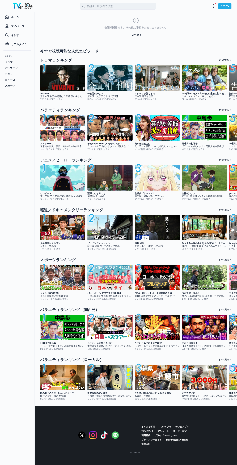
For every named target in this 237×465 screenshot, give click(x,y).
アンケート (163, 431)
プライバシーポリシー (166, 435)
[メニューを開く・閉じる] (213, 6)
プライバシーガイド (151, 439)
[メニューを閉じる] (7, 6)
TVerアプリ (165, 426)
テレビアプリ (182, 426)
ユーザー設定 (180, 431)
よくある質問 (148, 426)
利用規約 (145, 435)
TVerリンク (147, 431)
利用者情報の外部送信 (177, 439)
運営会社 (145, 444)
